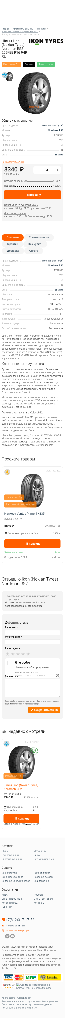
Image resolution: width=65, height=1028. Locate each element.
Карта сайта (8, 997)
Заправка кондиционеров (16, 881)
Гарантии (7, 906)
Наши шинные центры (17, 930)
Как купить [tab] (35, 244)
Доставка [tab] (13, 250)
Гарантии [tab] (12, 244)
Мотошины (40, 851)
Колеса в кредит (11, 902)
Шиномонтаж (9, 873)
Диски (37, 855)
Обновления (24, 997)
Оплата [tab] (33, 250)
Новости (39, 894)
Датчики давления (44, 859)
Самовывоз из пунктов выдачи (21, 205)
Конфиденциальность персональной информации (30, 1001)
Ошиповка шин (42, 881)
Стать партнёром (43, 898)
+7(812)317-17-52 (20, 920)
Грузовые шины (10, 855)
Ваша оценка (13, 648)
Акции (5, 894)
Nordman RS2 (55, 130)
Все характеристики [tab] (13, 162)
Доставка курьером (15, 213)
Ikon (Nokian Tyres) (52, 125)
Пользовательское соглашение (19, 1007)
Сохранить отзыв (46, 710)
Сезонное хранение (12, 877)
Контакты (39, 902)
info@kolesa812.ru (16, 925)
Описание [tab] (13, 237)
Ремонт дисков (42, 873)
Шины (5, 851)
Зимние (59, 154)
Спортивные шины (12, 859)
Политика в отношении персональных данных (27, 1004)
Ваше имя (11, 627)
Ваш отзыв (12, 676)
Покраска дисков (43, 877)
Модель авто (13, 636)
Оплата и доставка (12, 898)
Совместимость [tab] (39, 237)
